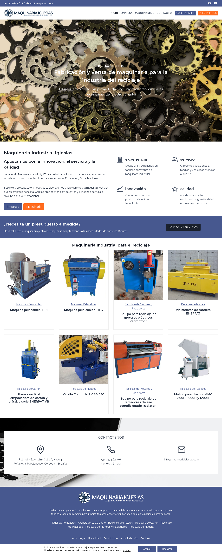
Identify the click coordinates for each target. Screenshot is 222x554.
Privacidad (94, 538)
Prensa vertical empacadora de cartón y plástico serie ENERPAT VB (29, 398)
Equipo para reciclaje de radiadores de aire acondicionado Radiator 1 (138, 402)
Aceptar (147, 549)
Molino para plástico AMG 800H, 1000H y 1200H (193, 396)
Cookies (145, 538)
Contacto (164, 13)
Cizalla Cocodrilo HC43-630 (83, 394)
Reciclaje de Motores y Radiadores (106, 526)
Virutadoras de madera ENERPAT (193, 311)
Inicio (114, 13)
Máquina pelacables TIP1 (29, 310)
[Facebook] (209, 3)
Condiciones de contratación (120, 538)
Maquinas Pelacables (29, 304)
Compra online (185, 13)
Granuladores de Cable (92, 522)
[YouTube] (215, 3)
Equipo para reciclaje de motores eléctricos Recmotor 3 (138, 317)
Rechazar (167, 549)
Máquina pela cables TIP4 (83, 310)
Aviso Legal (78, 538)
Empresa (127, 13)
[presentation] (29, 275)
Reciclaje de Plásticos (193, 388)
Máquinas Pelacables (63, 522)
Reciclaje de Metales (83, 388)
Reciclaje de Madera (193, 304)
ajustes (127, 550)
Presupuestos (207, 13)
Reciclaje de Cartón (28, 388)
